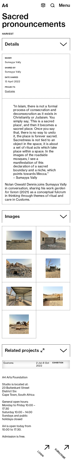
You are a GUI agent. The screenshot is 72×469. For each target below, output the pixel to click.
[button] (43, 5)
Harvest (8, 33)
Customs (10, 91)
